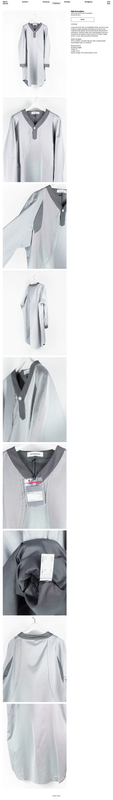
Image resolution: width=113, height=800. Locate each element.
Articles (67, 2)
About (5, 2)
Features (46, 2)
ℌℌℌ (108, 2)
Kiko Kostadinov (77, 11)
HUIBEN (58, 795)
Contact (25, 2)
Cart (108, 3)
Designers (88, 2)
